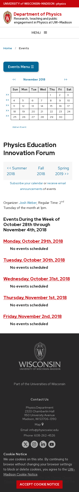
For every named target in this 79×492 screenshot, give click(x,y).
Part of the (39, 384)
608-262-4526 (44, 435)
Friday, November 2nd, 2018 (32, 316)
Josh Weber (27, 202)
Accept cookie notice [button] (39, 484)
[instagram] (34, 444)
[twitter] (25, 444)
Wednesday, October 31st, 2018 (36, 279)
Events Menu (21, 66)
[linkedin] (43, 444)
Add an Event (19, 126)
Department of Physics (38, 14)
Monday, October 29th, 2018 (33, 241)
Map (38, 424)
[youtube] (51, 444)
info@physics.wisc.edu (44, 430)
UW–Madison (28, 3)
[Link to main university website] (40, 370)
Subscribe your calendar (26, 183)
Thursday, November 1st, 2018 (35, 297)
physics (61, 3)
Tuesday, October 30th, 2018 (34, 260)
